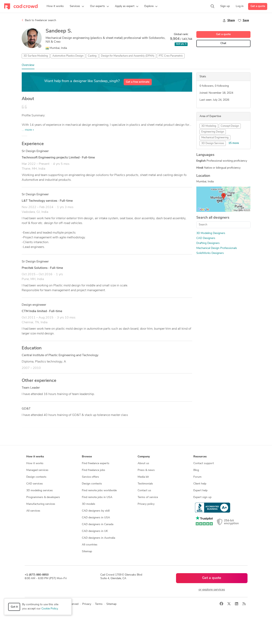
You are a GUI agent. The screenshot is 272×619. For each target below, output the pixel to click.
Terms (99, 604)
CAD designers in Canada (97, 524)
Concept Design (230, 126)
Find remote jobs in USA (97, 497)
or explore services (212, 589)
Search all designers (212, 218)
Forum (197, 477)
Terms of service (148, 497)
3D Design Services (212, 143)
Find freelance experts (95, 463)
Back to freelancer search (40, 20)
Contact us (144, 490)
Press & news (146, 470)
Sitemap (87, 551)
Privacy (86, 604)
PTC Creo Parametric (171, 56)
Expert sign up (202, 497)
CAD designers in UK (95, 531)
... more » (28, 130)
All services (33, 510)
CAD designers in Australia (98, 537)
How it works (34, 463)
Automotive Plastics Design (67, 56)
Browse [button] (87, 456)
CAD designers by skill (96, 510)
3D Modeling (208, 126)
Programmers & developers (43, 497)
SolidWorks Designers (210, 253)
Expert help (200, 490)
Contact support (203, 463)
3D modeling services (39, 490)
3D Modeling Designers (210, 233)
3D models (88, 504)
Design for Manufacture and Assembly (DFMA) (127, 56)
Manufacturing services (40, 504)
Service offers (90, 477)
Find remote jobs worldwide (99, 490)
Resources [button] (200, 456)
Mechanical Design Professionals (216, 248)
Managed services (37, 470)
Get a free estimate (137, 82)
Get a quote (257, 6)
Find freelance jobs (93, 470)
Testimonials (145, 483)
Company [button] (144, 456)
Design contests (36, 477)
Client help (199, 483)
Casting (92, 56)
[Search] (212, 6)
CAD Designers (205, 238)
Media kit (143, 477)
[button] (77, 6)
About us (143, 463)
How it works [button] (35, 456)
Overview (28, 65)
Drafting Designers (208, 243)
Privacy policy (146, 504)
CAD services (34, 483)
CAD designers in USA (96, 517)
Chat (223, 43)
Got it (14, 606)
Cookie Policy (49, 608)
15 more (233, 143)
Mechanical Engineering (215, 137)
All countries (89, 544)
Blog (196, 470)
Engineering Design (212, 132)
